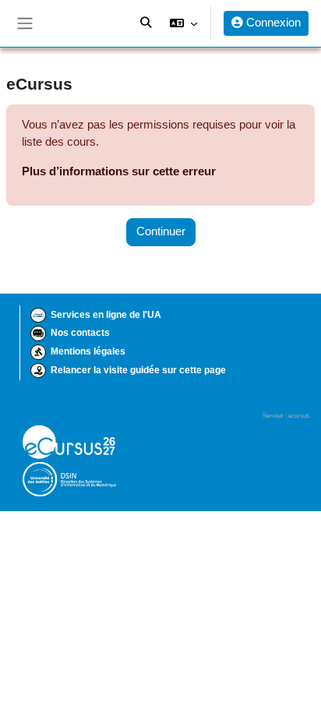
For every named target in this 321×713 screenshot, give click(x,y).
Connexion (272, 22)
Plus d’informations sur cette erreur (119, 171)
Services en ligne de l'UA (106, 314)
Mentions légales (88, 351)
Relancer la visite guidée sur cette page (138, 370)
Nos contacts (80, 332)
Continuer (160, 231)
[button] (183, 23)
